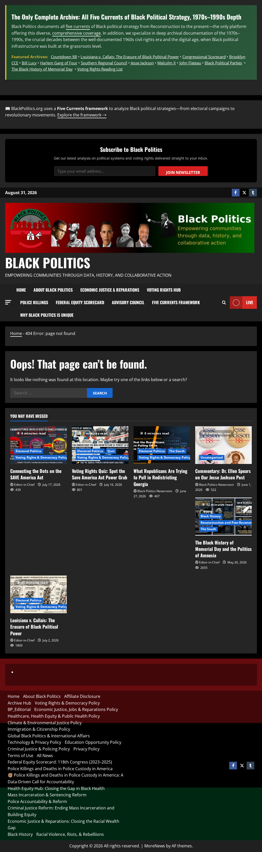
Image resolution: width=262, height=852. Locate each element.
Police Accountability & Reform (37, 801)
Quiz (111, 451)
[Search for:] (48, 393)
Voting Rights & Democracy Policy (42, 457)
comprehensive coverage (76, 33)
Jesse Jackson (142, 62)
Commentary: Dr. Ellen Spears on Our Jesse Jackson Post (223, 474)
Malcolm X (166, 62)
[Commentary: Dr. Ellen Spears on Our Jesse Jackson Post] (223, 445)
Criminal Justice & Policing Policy (39, 749)
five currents (78, 26)
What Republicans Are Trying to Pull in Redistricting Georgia (160, 477)
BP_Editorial (19, 709)
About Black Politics (53, 290)
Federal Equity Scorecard (80, 302)
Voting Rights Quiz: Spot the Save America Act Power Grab (99, 474)
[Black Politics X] (244, 192)
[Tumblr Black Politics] (253, 192)
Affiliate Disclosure (82, 696)
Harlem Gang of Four (58, 62)
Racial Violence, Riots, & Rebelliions (70, 834)
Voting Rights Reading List (100, 69)
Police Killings (34, 302)
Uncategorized (212, 457)
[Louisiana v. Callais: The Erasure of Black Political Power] (38, 594)
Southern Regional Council (104, 62)
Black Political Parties (223, 62)
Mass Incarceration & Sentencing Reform (47, 795)
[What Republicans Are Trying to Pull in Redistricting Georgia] (162, 445)
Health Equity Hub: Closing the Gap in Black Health (56, 788)
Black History (211, 516)
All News (45, 755)
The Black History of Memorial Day (42, 69)
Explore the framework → (81, 115)
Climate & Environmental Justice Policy (45, 723)
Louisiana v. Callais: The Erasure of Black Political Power (130, 56)
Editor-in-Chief (24, 484)
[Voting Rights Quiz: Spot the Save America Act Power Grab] (100, 445)
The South (177, 451)
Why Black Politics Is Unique (46, 315)
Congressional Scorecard (204, 56)
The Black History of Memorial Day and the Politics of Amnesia (223, 549)
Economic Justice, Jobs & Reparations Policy (76, 709)
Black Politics (47, 262)
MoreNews (154, 846)
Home (21, 290)
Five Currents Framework (176, 302)
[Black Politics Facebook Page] (235, 192)
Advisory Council (128, 302)
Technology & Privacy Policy (34, 742)
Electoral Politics (28, 451)
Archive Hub (19, 703)
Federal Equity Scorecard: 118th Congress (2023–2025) (60, 762)
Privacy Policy (86, 749)
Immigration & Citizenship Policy (39, 729)
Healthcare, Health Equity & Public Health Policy (54, 716)
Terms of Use (20, 755)
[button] (8, 302)
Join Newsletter (183, 172)
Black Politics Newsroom (154, 491)
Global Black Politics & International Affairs (49, 736)
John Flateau (190, 62)
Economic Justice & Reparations (109, 290)
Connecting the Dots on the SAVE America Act (35, 474)
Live (249, 302)
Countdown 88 (64, 56)
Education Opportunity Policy (93, 742)
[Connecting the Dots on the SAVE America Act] (38, 445)
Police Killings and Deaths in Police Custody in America (60, 768)
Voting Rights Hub (164, 290)
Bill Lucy (29, 62)
